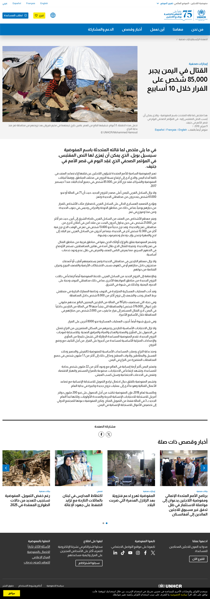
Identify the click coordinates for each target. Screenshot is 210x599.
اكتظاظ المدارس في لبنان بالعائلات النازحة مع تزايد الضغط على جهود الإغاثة (83, 500)
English (44, 3)
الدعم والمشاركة (101, 29)
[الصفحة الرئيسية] (185, 15)
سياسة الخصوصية (55, 585)
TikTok (123, 553)
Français (30, 3)
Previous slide (204, 468)
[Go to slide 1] (105, 524)
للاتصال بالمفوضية (38, 551)
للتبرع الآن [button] (198, 559)
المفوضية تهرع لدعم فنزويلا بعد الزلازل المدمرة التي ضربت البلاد (132, 500)
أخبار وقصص (132, 29)
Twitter (153, 553)
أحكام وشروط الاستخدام (30, 585)
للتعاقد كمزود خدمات (37, 562)
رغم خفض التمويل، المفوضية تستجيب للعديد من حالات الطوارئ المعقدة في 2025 (27, 500)
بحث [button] (63, 15)
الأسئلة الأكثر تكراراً (39, 546)
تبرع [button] (41, 15)
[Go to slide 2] (102, 524)
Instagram (138, 553)
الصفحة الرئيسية (200, 39)
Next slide (5, 468)
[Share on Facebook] (101, 434)
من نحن (197, 29)
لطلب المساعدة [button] (13, 15)
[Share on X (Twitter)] (109, 434)
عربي (4, 3)
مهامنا (178, 29)
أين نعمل (157, 29)
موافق (11, 593)
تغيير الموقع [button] (166, 3)
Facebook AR (145, 553)
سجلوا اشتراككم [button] (89, 563)
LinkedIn (115, 553)
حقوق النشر (8, 585)
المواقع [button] (53, 15)
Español (17, 3)
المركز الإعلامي (41, 557)
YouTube (130, 553)
